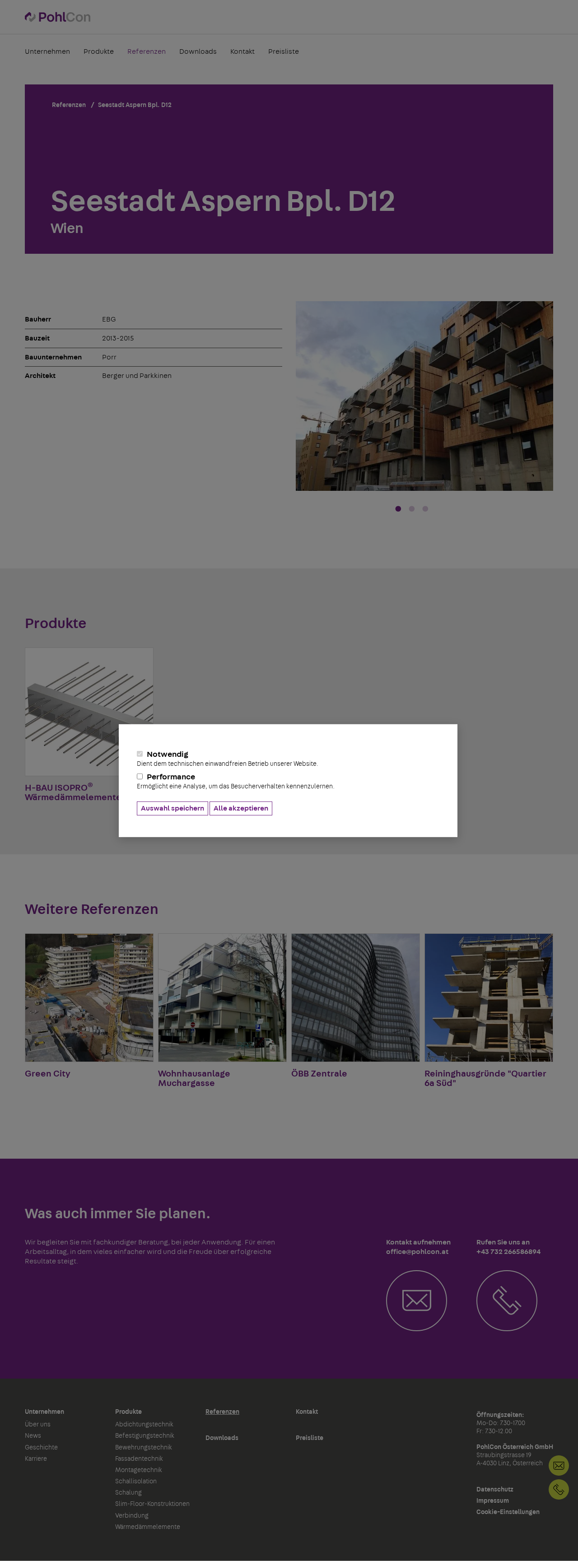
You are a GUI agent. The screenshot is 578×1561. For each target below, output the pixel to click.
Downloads (198, 51)
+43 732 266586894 (559, 1489)
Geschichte (41, 1448)
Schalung (128, 1493)
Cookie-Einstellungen (508, 1512)
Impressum (492, 1501)
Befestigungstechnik (144, 1436)
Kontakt (242, 51)
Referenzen (146, 51)
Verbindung (132, 1516)
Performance (236, 781)
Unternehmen (47, 51)
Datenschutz (494, 1489)
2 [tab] (411, 509)
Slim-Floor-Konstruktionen (152, 1504)
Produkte (99, 51)
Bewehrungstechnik (143, 1448)
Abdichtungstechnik (144, 1424)
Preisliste (283, 51)
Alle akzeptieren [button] (241, 808)
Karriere (36, 1459)
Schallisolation (136, 1481)
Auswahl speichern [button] (172, 808)
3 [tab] (425, 509)
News (33, 1436)
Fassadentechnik (139, 1459)
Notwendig (227, 758)
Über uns (38, 1424)
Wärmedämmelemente (147, 1527)
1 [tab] (398, 509)
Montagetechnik (138, 1470)
